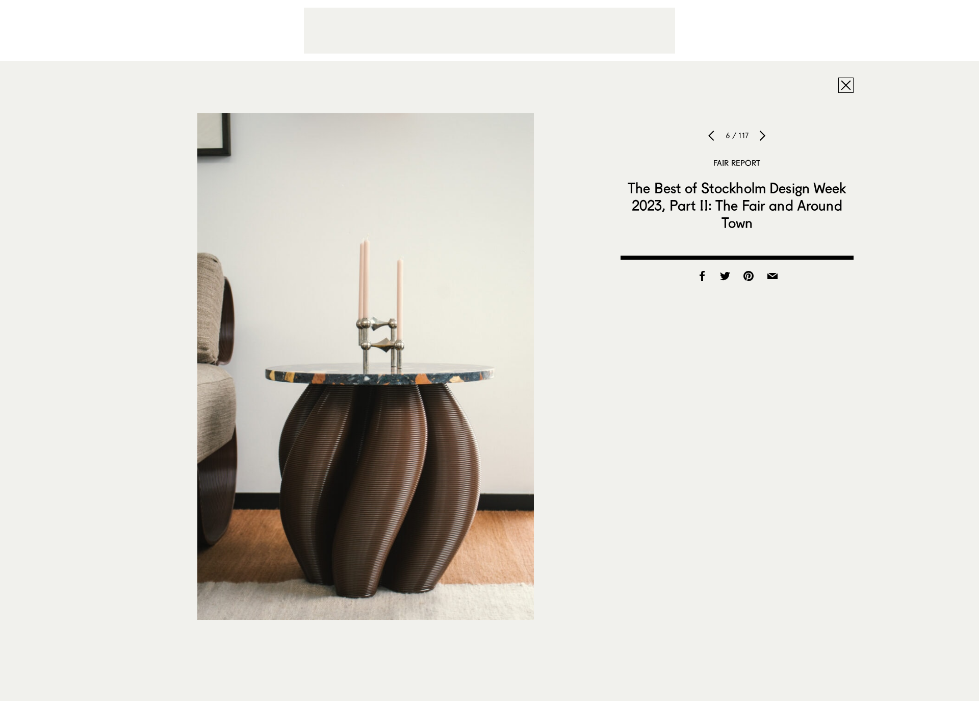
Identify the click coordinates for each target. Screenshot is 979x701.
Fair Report (737, 162)
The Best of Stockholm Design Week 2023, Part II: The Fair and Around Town (737, 205)
